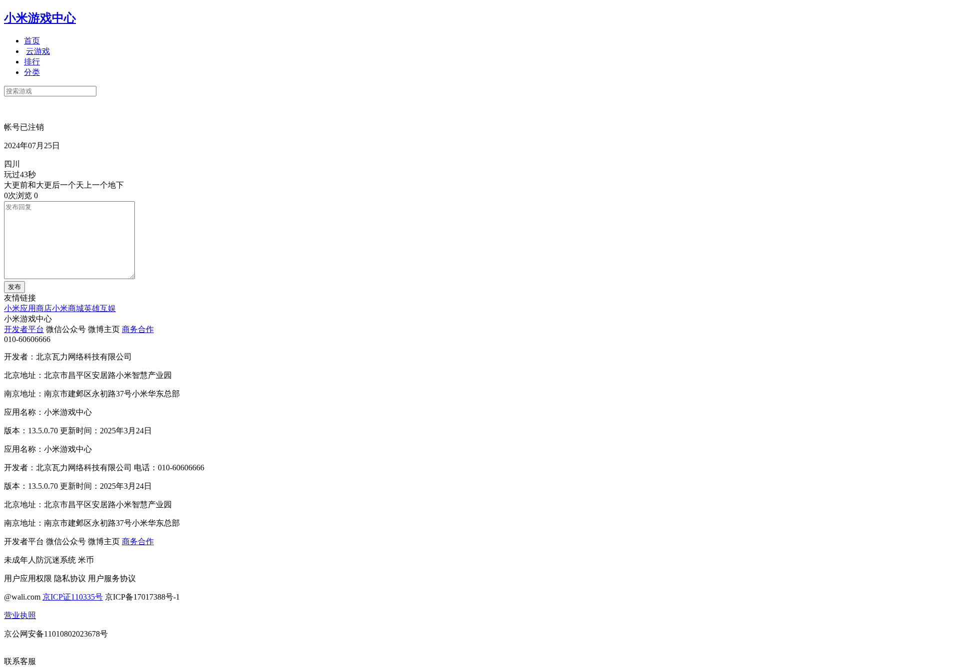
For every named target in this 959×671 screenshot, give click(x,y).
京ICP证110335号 (72, 597)
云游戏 (38, 51)
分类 (32, 72)
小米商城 (68, 308)
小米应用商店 (28, 308)
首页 (32, 40)
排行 (32, 61)
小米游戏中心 (40, 17)
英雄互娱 (100, 308)
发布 (14, 287)
